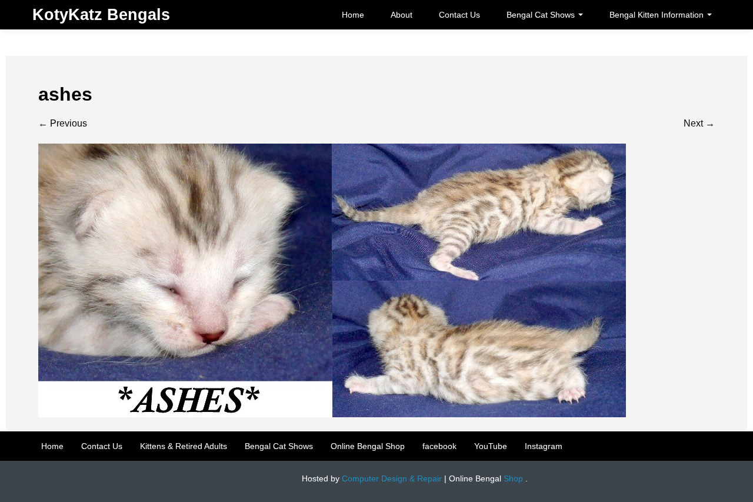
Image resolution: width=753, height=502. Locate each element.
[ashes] (332, 280)
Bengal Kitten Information (657, 14)
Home (353, 14)
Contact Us (459, 14)
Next (699, 123)
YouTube (490, 446)
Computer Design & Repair (392, 478)
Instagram (543, 446)
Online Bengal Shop (368, 446)
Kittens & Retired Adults (183, 446)
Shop (513, 478)
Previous (62, 123)
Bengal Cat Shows (542, 14)
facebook (439, 446)
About (401, 14)
